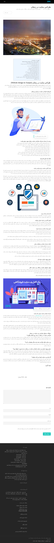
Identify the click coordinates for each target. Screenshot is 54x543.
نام (50, 408)
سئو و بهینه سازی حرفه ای (22, 521)
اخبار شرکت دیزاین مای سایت (33, 9)
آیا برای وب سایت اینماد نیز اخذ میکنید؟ (31, 78)
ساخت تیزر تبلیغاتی (23, 514)
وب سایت (49, 420)
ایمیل (49, 414)
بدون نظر (6, 12)
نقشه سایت (35, 540)
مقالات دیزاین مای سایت (21, 9)
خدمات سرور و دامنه (23, 517)
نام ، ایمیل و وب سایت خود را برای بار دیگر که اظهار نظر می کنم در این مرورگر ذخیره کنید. (33, 428)
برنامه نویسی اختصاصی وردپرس (21, 531)
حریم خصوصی (48, 540)
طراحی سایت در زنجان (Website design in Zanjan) (30, 61)
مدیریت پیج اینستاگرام (23, 509)
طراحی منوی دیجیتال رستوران (21, 505)
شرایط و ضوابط (41, 540)
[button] (4, 1)
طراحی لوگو (25, 524)
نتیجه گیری (35, 79)
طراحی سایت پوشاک (23, 507)
